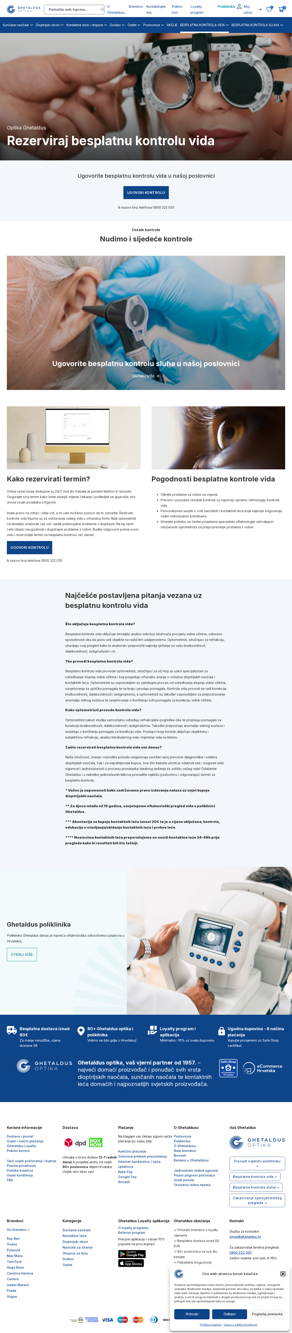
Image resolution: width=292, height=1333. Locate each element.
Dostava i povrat (20, 1136)
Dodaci (115, 25)
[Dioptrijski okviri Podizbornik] (62, 24)
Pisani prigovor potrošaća (194, 1175)
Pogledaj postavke (267, 1314)
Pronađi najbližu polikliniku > (257, 1163)
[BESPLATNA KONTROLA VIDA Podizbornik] (227, 24)
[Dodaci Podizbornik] (123, 24)
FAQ (10, 1180)
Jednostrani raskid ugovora (196, 1170)
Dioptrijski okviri (48, 25)
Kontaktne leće (74, 1236)
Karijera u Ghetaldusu (191, 1160)
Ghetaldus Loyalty (21, 1146)
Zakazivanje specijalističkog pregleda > (257, 1200)
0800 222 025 (163, 207)
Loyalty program (197, 9)
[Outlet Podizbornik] (139, 24)
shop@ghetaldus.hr (245, 1237)
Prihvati (192, 1314)
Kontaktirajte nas (156, 9)
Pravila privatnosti (21, 1166)
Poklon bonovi (18, 1151)
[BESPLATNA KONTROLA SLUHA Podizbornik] (281, 24)
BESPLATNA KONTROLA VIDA (202, 25)
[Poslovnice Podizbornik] (162, 24)
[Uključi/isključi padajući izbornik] (260, 9)
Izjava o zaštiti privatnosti (240, 1324)
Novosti (180, 1155)
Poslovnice (151, 25)
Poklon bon (177, 9)
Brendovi (136, 6)
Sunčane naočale (16, 25)
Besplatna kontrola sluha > (256, 1187)
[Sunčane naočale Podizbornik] (31, 24)
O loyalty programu (133, 1228)
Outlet (132, 25)
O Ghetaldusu (116, 9)
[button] (283, 1274)
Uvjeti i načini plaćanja (25, 1141)
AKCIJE (172, 25)
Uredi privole (184, 1180)
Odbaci (230, 1314)
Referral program (131, 1232)
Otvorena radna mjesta (192, 1185)
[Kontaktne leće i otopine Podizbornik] (105, 24)
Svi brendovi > (18, 1230)
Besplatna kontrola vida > (255, 1177)
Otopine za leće (75, 1253)
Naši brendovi (185, 1151)
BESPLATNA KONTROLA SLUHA (255, 25)
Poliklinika (226, 6)
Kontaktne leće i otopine (84, 25)
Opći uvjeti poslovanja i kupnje (31, 1161)
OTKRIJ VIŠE (22, 954)
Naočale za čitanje (78, 1247)
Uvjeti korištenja (20, 1175)
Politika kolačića (211, 1324)
